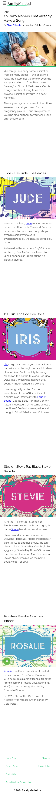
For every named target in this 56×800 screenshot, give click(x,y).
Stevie (15, 529)
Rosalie (8, 671)
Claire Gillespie (14, 25)
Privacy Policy (44, 766)
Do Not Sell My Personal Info (19, 782)
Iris (6, 364)
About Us (46, 758)
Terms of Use (12, 766)
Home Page (11, 758)
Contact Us (11, 774)
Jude (29, 223)
